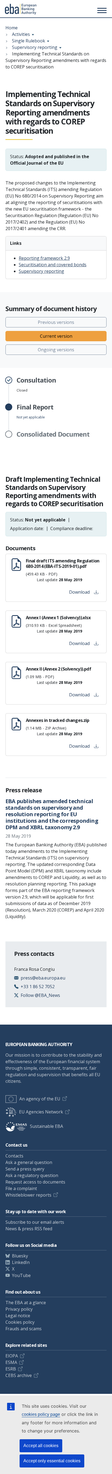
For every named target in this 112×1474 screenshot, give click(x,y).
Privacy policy (19, 1309)
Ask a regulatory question (31, 1175)
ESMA (11, 1362)
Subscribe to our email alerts (34, 1222)
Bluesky (20, 1256)
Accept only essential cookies (51, 1461)
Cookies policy (20, 1322)
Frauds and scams (23, 1329)
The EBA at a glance (25, 1303)
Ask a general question (28, 1162)
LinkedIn (21, 1262)
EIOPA (11, 1356)
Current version (56, 336)
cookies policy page (41, 1414)
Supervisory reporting (34, 47)
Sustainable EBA (46, 1126)
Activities (21, 34)
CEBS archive (18, 1375)
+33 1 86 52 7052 (38, 987)
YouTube (21, 1275)
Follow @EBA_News (40, 995)
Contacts (14, 1156)
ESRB (10, 1369)
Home (11, 28)
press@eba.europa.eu (43, 978)
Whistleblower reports (28, 1195)
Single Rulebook (28, 41)
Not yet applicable (35, 411)
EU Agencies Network (41, 1112)
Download (79, 592)
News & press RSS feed (28, 1229)
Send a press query (24, 1169)
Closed (36, 384)
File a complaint (21, 1188)
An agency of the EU (39, 1099)
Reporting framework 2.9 (44, 258)
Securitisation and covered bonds (52, 265)
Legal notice (17, 1316)
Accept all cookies (40, 1445)
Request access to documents (35, 1182)
